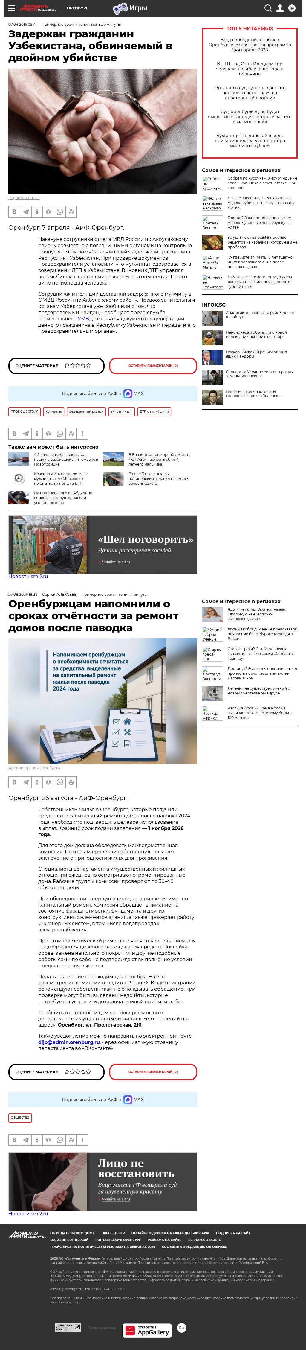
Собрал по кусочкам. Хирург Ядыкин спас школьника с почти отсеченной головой (262, 183)
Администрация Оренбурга (34, 768)
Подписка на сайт (233, 1233)
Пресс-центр (113, 1233)
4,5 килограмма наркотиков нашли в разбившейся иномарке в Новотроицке (66, 459)
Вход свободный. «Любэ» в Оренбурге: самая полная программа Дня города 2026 (250, 45)
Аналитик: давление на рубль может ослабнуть (260, 315)
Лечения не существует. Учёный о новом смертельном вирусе (259, 690)
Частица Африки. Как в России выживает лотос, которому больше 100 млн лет (260, 713)
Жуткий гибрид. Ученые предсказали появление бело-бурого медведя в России (262, 634)
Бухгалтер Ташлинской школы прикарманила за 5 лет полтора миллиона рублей (250, 140)
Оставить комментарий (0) (153, 366)
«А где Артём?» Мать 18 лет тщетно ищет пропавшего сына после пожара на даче (260, 262)
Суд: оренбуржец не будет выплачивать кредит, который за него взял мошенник (250, 116)
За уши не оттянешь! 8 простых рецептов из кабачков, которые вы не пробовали (262, 242)
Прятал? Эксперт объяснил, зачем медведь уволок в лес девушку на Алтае (259, 222)
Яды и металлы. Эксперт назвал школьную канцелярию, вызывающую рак (257, 614)
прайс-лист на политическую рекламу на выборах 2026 (102, 1247)
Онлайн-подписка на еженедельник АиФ (170, 1233)
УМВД (85, 319)
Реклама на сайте (164, 1240)
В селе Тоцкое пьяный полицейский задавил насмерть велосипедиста (158, 479)
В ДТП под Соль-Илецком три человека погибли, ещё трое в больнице (250, 69)
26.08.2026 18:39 (22, 594)
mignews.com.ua (24, 197)
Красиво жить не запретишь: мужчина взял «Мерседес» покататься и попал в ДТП (61, 479)
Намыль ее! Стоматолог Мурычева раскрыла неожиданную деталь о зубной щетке (260, 282)
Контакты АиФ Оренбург (118, 1240)
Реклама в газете (204, 1240)
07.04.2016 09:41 (22, 24)
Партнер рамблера (102, 1328)
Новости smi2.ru (28, 576)
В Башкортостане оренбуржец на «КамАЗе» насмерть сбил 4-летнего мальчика (160, 459)
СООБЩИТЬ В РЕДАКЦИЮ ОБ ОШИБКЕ (194, 1247)
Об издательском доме (72, 1233)
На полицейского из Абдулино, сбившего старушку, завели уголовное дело (63, 498)
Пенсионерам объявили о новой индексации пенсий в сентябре (256, 334)
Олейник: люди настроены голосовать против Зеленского (255, 394)
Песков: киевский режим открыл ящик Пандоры (256, 354)
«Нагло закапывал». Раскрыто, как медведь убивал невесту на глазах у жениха (261, 203)
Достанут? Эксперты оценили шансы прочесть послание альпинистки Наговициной (262, 673)
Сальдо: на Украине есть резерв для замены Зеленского (259, 374)
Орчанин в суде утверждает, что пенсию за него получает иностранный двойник (250, 93)
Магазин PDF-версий (69, 1240)
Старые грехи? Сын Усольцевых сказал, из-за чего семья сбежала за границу (261, 654)
